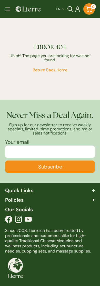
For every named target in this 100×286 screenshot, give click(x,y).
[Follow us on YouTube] (28, 220)
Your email (17, 142)
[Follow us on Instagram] (18, 220)
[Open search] (70, 9)
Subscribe (50, 166)
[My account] (77, 9)
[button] (60, 9)
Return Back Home (50, 70)
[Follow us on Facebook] (8, 220)
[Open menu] (7, 9)
